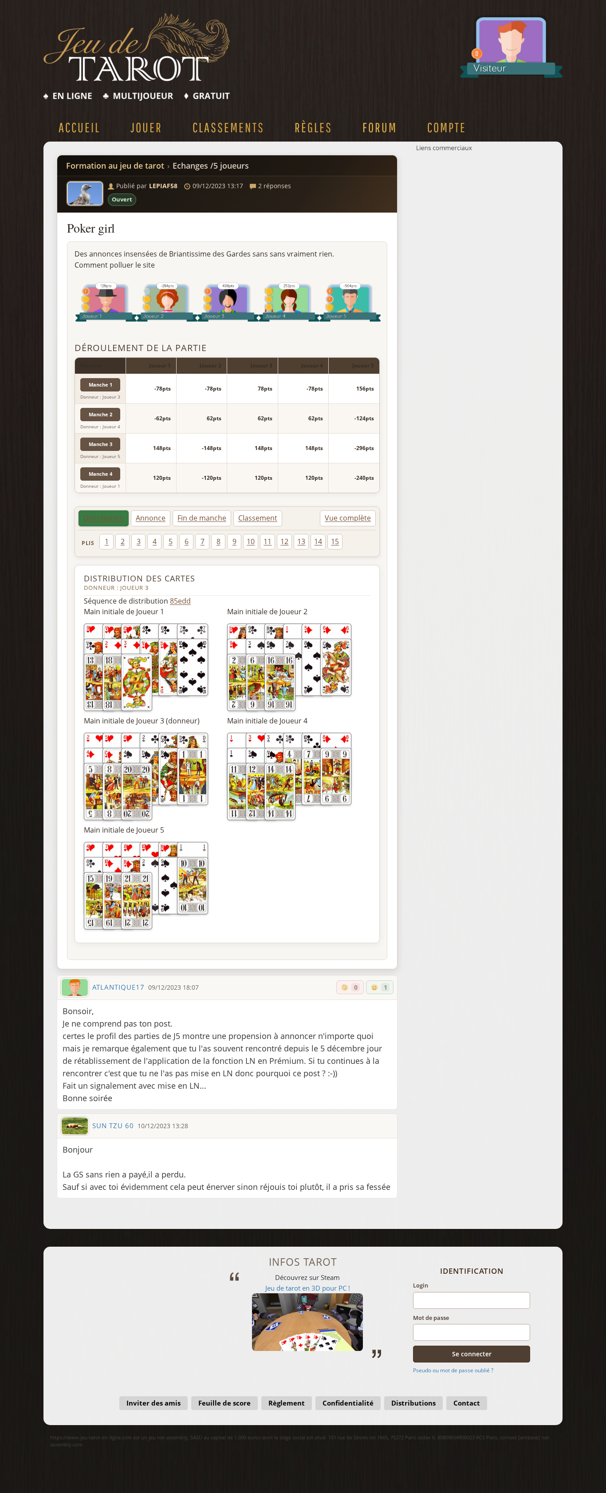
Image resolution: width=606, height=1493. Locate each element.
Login (420, 1285)
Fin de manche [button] (201, 518)
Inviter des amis (153, 1402)
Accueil (79, 127)
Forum (379, 127)
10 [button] (251, 541)
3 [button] (139, 541)
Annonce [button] (150, 518)
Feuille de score (224, 1402)
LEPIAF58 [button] (163, 186)
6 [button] (187, 541)
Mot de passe (431, 1318)
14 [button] (318, 541)
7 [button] (203, 541)
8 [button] (218, 541)
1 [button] (107, 541)
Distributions (413, 1402)
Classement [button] (257, 518)
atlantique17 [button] (118, 987)
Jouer (146, 127)
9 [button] (234, 541)
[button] (85, 193)
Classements (228, 127)
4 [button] (155, 541)
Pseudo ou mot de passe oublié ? (453, 1370)
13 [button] (301, 541)
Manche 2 (100, 414)
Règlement (286, 1402)
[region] (227, 425)
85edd (180, 601)
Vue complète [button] (348, 518)
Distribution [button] (103, 518)
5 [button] (171, 541)
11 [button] (268, 541)
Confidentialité (348, 1402)
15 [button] (335, 541)
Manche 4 (100, 473)
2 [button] (123, 541)
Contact (466, 1402)
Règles (313, 127)
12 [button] (284, 541)
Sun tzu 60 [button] (113, 1125)
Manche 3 (100, 444)
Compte (446, 127)
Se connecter (472, 1354)
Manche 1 (100, 384)
